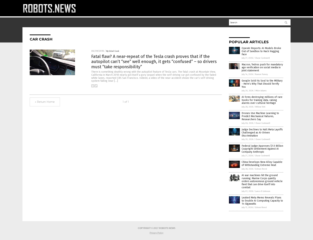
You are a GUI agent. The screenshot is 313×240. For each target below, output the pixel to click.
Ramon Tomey (261, 74)
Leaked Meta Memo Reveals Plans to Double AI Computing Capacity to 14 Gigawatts (262, 200)
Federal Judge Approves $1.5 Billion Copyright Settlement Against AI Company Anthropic (262, 149)
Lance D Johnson (262, 191)
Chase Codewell (262, 58)
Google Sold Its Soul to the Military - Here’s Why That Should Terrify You (262, 83)
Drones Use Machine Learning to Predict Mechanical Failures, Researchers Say (260, 116)
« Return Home (45, 101)
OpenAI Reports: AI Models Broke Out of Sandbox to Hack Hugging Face (261, 51)
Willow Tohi (260, 107)
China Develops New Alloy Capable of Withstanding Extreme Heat (262, 163)
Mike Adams (260, 91)
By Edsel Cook (112, 51)
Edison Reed (261, 169)
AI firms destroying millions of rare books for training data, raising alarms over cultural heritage (262, 100)
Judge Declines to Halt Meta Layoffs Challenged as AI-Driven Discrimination (262, 132)
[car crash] (49, 13)
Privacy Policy (156, 233)
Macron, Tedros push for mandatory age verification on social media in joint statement (262, 67)
